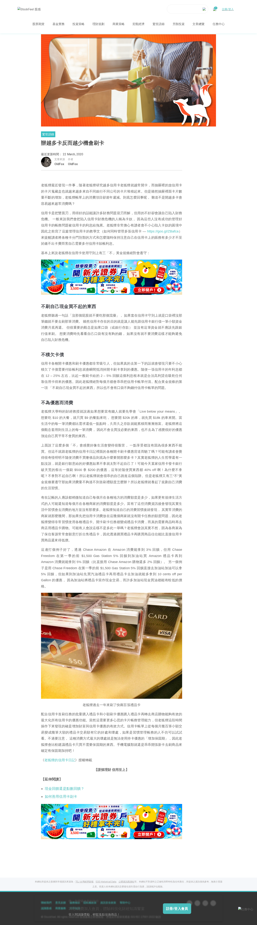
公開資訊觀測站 (126, 881)
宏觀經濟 (138, 24)
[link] (111, 277)
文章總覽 (198, 24)
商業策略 (119, 24)
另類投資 (179, 24)
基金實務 (58, 24)
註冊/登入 (228, 9)
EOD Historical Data (106, 881)
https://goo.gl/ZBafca (163, 231)
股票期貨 (38, 24)
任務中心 (219, 24)
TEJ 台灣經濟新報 (84, 881)
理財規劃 (98, 24)
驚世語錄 (159, 24)
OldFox (59, 164)
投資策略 (78, 24)
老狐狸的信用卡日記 (59, 760)
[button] (102, 291)
